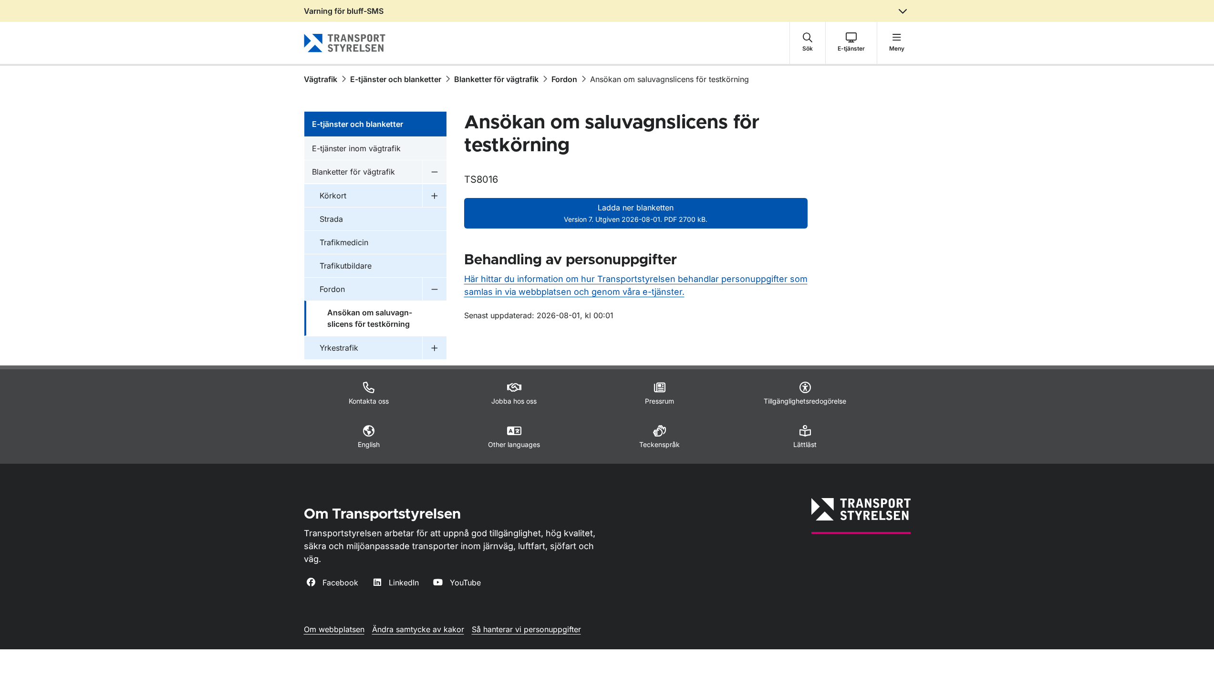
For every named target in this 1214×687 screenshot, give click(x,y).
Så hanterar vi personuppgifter (526, 629)
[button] (807, 43)
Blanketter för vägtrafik (496, 79)
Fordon (564, 79)
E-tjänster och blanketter (395, 79)
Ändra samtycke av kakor (418, 629)
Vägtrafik (320, 79)
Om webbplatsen (334, 629)
